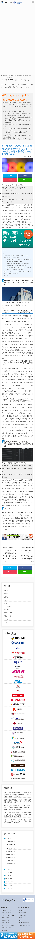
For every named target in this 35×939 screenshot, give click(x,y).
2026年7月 (10, 845)
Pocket (10, 179)
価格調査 (6, 609)
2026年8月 (10, 841)
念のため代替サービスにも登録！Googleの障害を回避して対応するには (17, 272)
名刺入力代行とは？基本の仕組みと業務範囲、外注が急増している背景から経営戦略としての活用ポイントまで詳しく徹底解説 (17, 794)
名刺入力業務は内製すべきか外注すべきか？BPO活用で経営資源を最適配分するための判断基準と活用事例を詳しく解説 (17, 801)
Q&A (20, 920)
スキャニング (5, 922)
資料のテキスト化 (7, 917)
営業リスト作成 (8, 613)
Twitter (10, 175)
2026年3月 (10, 857)
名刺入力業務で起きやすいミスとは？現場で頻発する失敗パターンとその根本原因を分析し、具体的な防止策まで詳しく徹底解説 (17, 814)
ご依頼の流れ (22, 915)
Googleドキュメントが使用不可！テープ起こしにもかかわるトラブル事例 (17, 256)
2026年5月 (10, 851)
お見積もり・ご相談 (24, 925)
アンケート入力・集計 (8, 915)
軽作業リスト (22, 912)
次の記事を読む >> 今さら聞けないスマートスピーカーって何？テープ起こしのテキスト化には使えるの (27, 554)
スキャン (6, 593)
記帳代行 (6, 600)
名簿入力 (6, 603)
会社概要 (21, 910)
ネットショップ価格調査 (9, 925)
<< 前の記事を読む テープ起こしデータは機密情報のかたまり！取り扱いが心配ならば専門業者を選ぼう (9, 554)
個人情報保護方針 (24, 922)
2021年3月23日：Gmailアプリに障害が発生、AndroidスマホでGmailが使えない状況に (19, 264)
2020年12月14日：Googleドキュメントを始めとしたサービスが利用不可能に (19, 260)
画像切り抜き (7, 616)
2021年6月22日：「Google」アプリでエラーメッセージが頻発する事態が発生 (19, 268)
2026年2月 (10, 860)
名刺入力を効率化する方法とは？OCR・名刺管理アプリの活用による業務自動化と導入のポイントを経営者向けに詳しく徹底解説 (17, 807)
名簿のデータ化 (6, 912)
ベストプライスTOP (7, 80)
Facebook (24, 175)
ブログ (17, 80)
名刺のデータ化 (6, 910)
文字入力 (6, 597)
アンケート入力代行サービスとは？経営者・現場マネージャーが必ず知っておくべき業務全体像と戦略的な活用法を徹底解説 (17, 820)
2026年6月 (10, 848)
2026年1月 (10, 864)
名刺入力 (6, 590)
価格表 (21, 917)
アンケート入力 (8, 606)
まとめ (6, 275)
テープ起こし (25, 80)
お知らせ (6, 622)
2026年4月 (10, 854)
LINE (24, 179)
